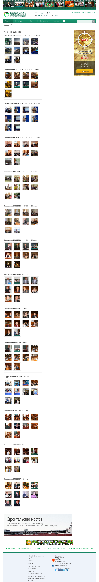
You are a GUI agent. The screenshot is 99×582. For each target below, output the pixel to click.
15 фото (34, 172)
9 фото (35, 69)
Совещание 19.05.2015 (12, 172)
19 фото (34, 240)
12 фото (36, 35)
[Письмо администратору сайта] (53, 565)
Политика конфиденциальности (35, 572)
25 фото (25, 274)
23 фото (36, 138)
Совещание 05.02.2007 (12, 479)
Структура (18, 21)
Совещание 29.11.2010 (12, 342)
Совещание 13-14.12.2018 (13, 69)
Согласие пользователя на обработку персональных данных (36, 578)
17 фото (25, 445)
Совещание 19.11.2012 (12, 240)
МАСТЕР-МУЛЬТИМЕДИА (61, 560)
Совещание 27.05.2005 (12, 445)
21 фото (34, 206)
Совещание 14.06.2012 (12, 274)
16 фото (26, 377)
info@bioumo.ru (61, 565)
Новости (30, 561)
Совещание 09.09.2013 (12, 206)
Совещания (44, 21)
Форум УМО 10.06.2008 (13, 377)
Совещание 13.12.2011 (12, 308)
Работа (31, 21)
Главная (7, 21)
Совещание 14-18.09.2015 (13, 138)
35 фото (36, 104)
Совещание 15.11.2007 (12, 411)
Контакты (56, 21)
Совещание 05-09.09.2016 (13, 103)
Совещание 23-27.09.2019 (13, 35)
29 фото (25, 342)
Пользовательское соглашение (34, 567)
